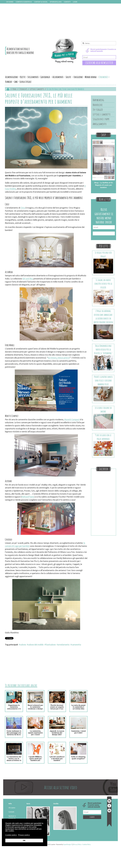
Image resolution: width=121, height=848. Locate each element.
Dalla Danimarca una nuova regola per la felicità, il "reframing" (103, 349)
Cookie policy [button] (11, 835)
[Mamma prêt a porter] (41, 51)
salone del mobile (35, 644)
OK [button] (24, 840)
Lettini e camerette (37, 89)
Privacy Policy (77, 844)
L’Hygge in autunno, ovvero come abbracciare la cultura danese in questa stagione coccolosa (103, 316)
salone (23, 644)
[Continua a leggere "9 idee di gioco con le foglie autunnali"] (103, 448)
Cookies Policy (86, 844)
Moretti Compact (72, 419)
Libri (16, 81)
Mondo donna (91, 77)
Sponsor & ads (56, 2)
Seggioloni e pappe (101, 119)
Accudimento (58, 77)
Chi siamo (9, 2)
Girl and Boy (27, 278)
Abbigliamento (99, 124)
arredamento (63, 644)
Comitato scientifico (24, 2)
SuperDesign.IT (67, 844)
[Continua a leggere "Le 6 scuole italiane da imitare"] (103, 421)
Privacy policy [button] (24, 835)
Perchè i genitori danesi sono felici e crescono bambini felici (103, 380)
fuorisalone (51, 644)
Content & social (41, 2)
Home (14, 89)
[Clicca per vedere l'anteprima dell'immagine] (46, 138)
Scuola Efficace (25, 81)
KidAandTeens (27, 496)
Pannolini (97, 105)
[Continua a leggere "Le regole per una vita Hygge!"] (103, 266)
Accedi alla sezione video (60, 787)
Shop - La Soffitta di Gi (103, 183)
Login (75, 2)
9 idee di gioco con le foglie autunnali (103, 437)
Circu (23, 207)
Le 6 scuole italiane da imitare (103, 409)
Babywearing (98, 100)
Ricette (23, 77)
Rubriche (8, 81)
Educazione (78, 77)
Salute (69, 77)
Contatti (67, 2)
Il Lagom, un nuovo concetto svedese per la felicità (103, 283)
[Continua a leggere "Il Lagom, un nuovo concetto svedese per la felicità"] (103, 297)
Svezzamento (33, 77)
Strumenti (103, 77)
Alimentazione (11, 77)
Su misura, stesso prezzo (59, 357)
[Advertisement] (60, 21)
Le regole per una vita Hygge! (103, 254)
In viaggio (98, 110)
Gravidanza (45, 77)
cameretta (76, 644)
